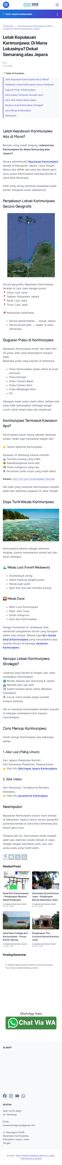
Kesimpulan (10, 115)
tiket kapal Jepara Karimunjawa (37, 768)
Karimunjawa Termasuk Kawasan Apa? (24, 94)
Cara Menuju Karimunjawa (18, 110)
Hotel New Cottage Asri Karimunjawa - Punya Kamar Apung (15, 936)
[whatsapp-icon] (23, 1096)
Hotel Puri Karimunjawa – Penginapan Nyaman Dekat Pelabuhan (15, 896)
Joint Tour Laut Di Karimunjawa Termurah (33, 479)
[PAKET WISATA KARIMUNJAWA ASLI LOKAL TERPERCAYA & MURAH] (31, 5)
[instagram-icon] (11, 1096)
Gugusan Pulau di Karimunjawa (20, 89)
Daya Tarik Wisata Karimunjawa (20, 100)
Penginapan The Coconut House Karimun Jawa (45, 936)
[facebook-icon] (5, 1096)
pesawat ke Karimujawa (33, 795)
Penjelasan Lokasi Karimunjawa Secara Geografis (29, 84)
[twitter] (18, 857)
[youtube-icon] (17, 1096)
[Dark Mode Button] (57, 5)
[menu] (6, 5)
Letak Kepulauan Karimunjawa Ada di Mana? (27, 79)
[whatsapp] (24, 857)
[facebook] (11, 857)
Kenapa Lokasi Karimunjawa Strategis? (24, 105)
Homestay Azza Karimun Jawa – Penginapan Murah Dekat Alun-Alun (45, 896)
